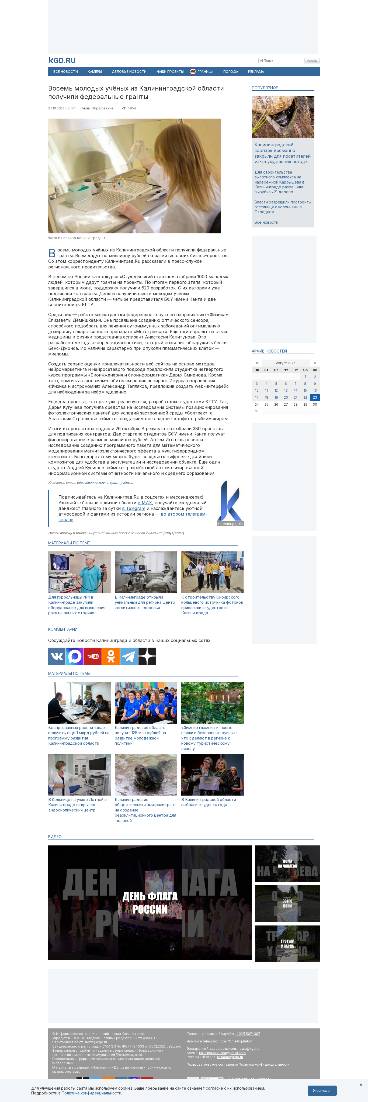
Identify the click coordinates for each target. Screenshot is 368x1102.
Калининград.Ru (230, 524)
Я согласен (322, 1091)
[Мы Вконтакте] (56, 657)
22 (305, 397)
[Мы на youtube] (93, 657)
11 (266, 390)
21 (295, 397)
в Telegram (133, 508)
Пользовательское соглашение (212, 1064)
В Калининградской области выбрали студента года (208, 802)
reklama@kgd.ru (230, 1057)
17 (257, 397)
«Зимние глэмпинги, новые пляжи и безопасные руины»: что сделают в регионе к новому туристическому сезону (209, 738)
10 (257, 390)
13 (286, 390)
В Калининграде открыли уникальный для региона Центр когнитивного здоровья (145, 602)
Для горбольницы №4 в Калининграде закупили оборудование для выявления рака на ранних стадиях (76, 605)
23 (315, 397)
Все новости (266, 222)
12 (276, 390)
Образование (102, 108)
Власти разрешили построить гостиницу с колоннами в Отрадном (283, 207)
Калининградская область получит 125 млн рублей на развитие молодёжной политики (140, 735)
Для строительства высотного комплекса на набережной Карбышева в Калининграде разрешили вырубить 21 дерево (279, 182)
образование (87, 483)
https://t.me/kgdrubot (235, 1041)
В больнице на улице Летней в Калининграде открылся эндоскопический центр (77, 805)
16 (315, 390)
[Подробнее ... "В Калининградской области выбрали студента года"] (212, 794)
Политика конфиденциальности (264, 1064)
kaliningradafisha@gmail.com (222, 1053)
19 (276, 397)
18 (266, 397)
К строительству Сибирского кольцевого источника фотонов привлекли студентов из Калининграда (212, 605)
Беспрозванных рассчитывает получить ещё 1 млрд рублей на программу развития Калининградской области (78, 735)
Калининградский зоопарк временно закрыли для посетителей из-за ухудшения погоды (283, 153)
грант (114, 483)
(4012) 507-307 (247, 1034)
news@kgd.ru (248, 1048)
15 (305, 390)
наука (103, 483)
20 (286, 397)
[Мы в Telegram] (129, 657)
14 (295, 390)
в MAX (145, 502)
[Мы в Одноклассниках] (111, 657)
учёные (126, 483)
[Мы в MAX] (75, 657)
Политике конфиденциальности (91, 1093)
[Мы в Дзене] (147, 657)
